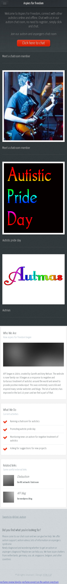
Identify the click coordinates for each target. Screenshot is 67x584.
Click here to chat (33, 43)
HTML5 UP (47, 575)
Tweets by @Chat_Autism (14, 517)
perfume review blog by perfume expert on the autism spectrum (29, 582)
